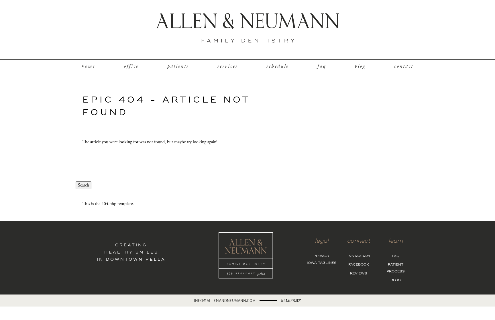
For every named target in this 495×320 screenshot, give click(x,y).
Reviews (358, 273)
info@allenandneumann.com (225, 300)
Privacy (321, 256)
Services (227, 66)
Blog (360, 66)
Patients (178, 66)
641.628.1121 (291, 300)
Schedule (277, 66)
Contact (403, 66)
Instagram (358, 256)
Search (83, 185)
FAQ (321, 66)
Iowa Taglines (322, 263)
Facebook (358, 264)
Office (131, 66)
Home (88, 66)
